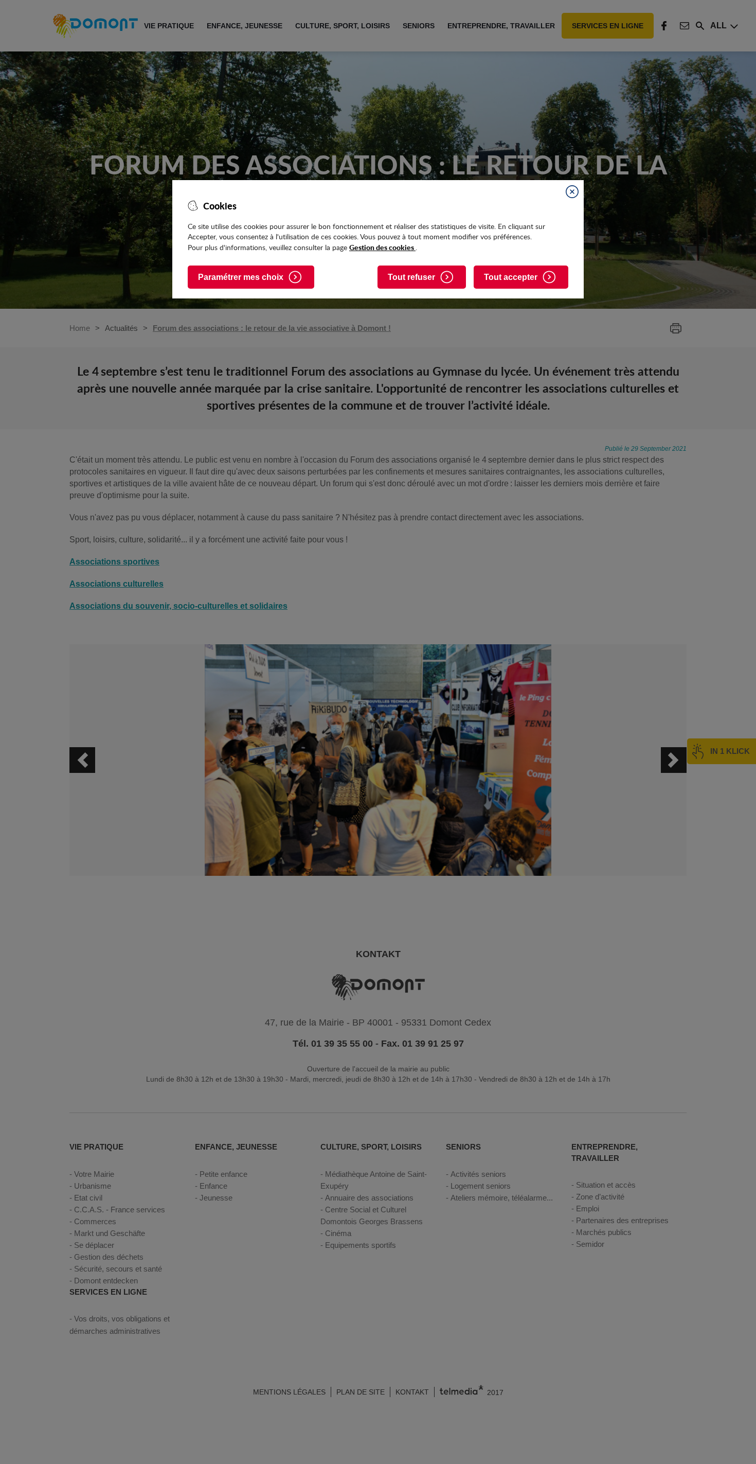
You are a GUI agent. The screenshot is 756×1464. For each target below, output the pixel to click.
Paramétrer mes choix (240, 277)
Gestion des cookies (382, 247)
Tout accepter (510, 277)
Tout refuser (411, 277)
